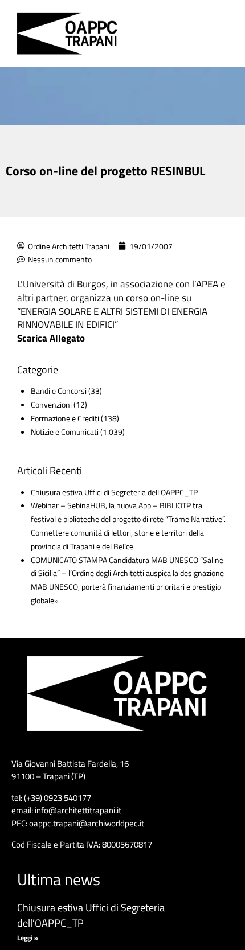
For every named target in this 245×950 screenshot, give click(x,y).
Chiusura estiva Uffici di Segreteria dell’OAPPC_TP (114, 492)
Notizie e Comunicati (65, 432)
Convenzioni (51, 404)
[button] (221, 33)
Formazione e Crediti (65, 418)
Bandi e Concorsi (59, 391)
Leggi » (27, 937)
